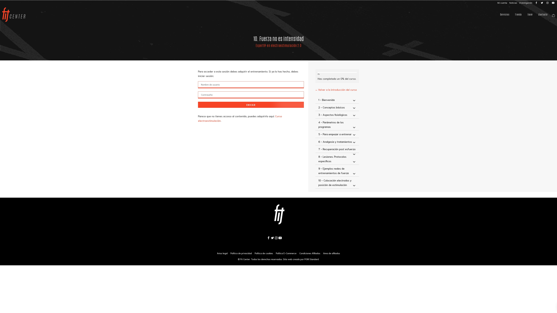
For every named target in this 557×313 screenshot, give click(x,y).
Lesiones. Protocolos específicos (332, 159)
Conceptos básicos (331, 107)
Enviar (250, 104)
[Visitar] (536, 2)
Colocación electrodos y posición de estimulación (334, 182)
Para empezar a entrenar (335, 134)
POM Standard (311, 259)
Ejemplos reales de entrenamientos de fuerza (333, 171)
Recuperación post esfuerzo (337, 149)
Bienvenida (326, 99)
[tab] (337, 100)
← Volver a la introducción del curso (336, 89)
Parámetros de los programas (331, 124)
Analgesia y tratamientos (335, 141)
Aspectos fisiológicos (332, 114)
